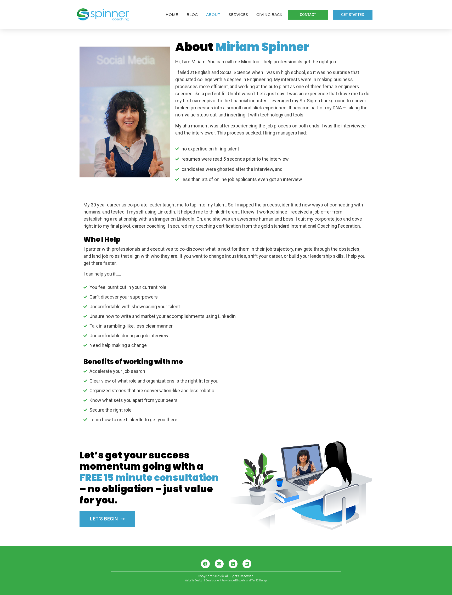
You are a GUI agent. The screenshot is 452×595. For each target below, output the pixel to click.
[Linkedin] (246, 563)
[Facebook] (205, 563)
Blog (192, 14)
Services (238, 14)
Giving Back (269, 14)
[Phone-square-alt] (233, 563)
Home (172, 14)
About (213, 14)
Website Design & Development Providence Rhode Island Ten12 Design (226, 580)
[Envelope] (219, 563)
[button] (308, 15)
